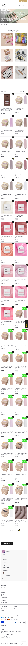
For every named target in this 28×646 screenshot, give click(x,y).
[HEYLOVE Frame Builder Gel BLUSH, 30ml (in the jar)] (21, 405)
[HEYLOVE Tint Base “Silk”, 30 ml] (21, 295)
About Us (3, 628)
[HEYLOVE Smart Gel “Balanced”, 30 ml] (7, 147)
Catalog (2, 589)
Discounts (3, 587)
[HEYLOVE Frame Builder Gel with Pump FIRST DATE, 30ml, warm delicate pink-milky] (21, 471)
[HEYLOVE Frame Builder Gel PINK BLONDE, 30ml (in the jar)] (7, 427)
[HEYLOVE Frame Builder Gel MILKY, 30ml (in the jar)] (21, 426)
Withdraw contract (7, 543)
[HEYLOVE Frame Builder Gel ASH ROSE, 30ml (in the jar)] (7, 339)
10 (17, 530)
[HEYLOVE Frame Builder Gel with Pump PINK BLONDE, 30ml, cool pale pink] (7, 494)
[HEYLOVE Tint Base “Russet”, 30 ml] (21, 232)
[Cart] (22, 6)
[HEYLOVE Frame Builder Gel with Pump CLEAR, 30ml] (7, 516)
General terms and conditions (7, 634)
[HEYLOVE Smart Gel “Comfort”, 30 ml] (21, 168)
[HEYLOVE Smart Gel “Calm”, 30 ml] (7, 168)
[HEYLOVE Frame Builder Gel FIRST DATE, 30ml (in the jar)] (7, 405)
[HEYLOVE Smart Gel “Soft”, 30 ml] (7, 189)
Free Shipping (4, 597)
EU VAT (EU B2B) (4, 602)
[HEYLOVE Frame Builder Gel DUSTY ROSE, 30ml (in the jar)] (21, 317)
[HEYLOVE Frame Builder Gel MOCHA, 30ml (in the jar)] (7, 361)
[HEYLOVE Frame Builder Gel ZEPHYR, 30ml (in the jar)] (7, 448)
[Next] (19, 530)
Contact (2, 594)
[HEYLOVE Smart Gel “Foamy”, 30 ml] (21, 103)
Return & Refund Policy (5, 637)
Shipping (3, 632)
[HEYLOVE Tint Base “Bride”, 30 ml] (7, 210)
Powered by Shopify (14, 643)
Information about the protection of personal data (11, 631)
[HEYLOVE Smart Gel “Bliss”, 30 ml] (21, 147)
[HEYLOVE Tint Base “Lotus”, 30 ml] (7, 317)
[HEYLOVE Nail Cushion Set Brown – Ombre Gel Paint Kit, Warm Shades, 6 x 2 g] (7, 104)
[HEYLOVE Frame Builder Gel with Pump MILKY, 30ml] (21, 493)
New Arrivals (3, 600)
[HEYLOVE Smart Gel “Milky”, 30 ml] (21, 189)
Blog (2, 595)
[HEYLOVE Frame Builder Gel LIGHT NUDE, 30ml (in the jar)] (21, 362)
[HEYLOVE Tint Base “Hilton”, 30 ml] (7, 295)
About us (3, 592)
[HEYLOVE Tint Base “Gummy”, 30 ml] (21, 253)
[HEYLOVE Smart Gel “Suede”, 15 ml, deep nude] (21, 516)
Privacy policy (4, 636)
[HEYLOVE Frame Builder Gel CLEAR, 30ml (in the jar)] (21, 448)
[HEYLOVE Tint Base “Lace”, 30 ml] (21, 274)
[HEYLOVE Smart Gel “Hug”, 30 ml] (7, 125)
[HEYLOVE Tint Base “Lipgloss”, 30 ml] (7, 274)
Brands (2, 591)
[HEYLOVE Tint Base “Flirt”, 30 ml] (7, 232)
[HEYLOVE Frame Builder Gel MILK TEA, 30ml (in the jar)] (7, 384)
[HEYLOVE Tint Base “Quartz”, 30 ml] (21, 210)
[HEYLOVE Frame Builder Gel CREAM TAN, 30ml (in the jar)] (21, 340)
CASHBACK (3, 599)
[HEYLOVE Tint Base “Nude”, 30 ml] (7, 253)
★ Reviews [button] (26, 324)
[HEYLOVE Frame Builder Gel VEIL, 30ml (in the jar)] (21, 384)
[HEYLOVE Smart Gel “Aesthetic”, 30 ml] (21, 125)
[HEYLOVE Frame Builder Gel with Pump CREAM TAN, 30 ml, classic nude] (7, 470)
